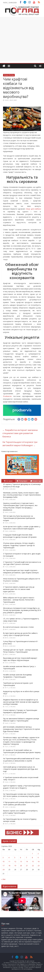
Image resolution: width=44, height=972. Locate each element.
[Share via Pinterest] (35, 419)
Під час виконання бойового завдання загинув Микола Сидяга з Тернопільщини (21, 719)
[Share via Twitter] (29, 419)
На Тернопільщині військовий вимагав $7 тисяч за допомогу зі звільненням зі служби (21, 759)
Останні (9, 481)
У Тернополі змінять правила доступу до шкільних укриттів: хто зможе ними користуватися (18, 589)
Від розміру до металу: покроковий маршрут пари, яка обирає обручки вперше (20, 659)
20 (21, 865)
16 (38, 861)
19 (15, 865)
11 (9, 861)
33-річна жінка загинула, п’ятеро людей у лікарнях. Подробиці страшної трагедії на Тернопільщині (19, 545)
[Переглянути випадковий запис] (40, 65)
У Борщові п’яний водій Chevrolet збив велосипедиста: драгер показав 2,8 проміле (20, 536)
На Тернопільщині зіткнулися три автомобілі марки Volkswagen (19, 444)
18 (9, 865)
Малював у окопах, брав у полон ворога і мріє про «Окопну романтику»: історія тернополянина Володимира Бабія (22, 495)
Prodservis (7, 396)
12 (15, 861)
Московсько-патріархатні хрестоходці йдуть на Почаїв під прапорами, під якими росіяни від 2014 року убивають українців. (22, 610)
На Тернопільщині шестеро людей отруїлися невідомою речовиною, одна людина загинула (21, 571)
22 (33, 865)
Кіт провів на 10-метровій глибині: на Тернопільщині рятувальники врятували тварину (22, 751)
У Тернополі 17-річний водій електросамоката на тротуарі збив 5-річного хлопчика (22, 563)
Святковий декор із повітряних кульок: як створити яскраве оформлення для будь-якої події (20, 769)
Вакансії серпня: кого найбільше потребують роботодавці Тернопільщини (20, 812)
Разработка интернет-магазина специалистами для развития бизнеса (20, 433)
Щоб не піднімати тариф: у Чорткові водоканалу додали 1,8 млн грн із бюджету (21, 787)
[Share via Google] (25, 419)
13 (21, 861)
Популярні (23, 481)
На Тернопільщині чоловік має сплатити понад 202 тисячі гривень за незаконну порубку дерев (21, 795)
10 (3, 861)
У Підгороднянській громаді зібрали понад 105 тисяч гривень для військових (21, 803)
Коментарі (37, 481)
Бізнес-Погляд (9, 75)
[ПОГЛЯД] (3, 65)
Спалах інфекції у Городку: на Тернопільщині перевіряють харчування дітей (20, 711)
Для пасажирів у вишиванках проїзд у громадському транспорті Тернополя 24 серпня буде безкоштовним (21, 729)
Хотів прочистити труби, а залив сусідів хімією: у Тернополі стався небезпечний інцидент (21, 527)
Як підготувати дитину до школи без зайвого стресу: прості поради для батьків (20, 634)
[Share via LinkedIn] (32, 419)
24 (3, 869)
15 (33, 861)
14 (27, 861)
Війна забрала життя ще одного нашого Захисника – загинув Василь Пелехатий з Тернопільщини (18, 600)
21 (27, 865)
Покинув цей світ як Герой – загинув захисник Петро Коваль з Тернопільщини (20, 651)
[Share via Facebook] (18, 419)
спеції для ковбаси (33, 209)
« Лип (3, 879)
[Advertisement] (22, 39)
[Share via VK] (22, 419)
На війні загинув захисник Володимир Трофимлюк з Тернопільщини (17, 676)
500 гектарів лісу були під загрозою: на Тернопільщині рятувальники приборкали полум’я (19, 518)
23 (38, 865)
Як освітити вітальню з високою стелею (18, 627)
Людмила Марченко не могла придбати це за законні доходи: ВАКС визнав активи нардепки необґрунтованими (21, 702)
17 (3, 865)
